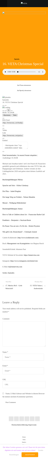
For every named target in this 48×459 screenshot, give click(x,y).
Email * (5, 366)
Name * (5, 352)
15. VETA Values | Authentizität (36, 287)
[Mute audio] (3, 110)
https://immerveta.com (31, 255)
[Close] (3, 118)
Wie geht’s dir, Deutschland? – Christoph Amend (19, 232)
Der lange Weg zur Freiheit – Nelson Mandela (18, 197)
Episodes (16, 59)
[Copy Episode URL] (3, 138)
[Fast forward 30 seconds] (12, 110)
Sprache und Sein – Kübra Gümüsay (15, 185)
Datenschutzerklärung (20, 425)
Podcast (24, 437)
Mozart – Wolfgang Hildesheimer (14, 203)
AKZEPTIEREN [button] (30, 455)
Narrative (24, 442)
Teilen (15, 115)
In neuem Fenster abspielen (27, 155)
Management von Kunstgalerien (18, 243)
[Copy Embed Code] (3, 151)
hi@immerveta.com (15, 267)
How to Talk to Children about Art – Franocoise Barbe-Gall (23, 214)
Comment (5, 319)
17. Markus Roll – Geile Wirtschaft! (13, 287)
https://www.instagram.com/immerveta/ (24, 261)
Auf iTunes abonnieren (24, 85)
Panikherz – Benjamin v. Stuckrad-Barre (16, 220)
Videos (24, 439)
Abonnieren (7, 115)
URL (4, 379)
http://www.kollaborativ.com (28, 238)
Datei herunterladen (9, 155)
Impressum (32, 425)
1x (8, 110)
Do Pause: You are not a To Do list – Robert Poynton (21, 226)
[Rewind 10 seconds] (5, 110)
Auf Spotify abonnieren (24, 90)
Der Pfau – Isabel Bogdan (11, 191)
